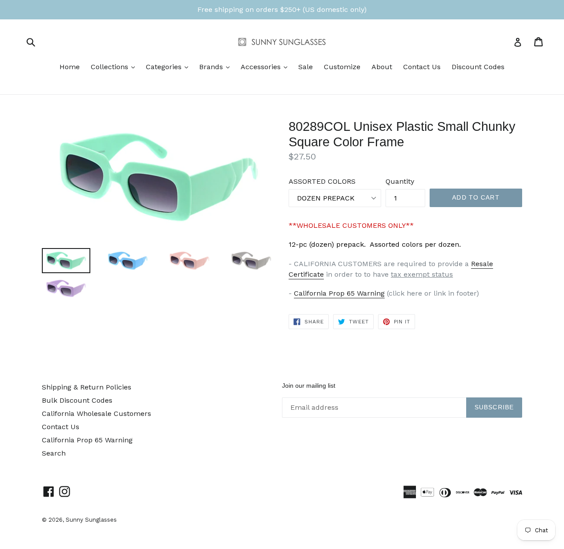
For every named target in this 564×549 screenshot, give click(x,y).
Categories (169, 66)
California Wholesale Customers (96, 413)
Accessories (266, 66)
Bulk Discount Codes (77, 400)
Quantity (400, 181)
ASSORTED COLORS (322, 181)
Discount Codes (478, 67)
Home (69, 67)
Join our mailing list (308, 385)
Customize (342, 67)
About (381, 67)
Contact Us (422, 67)
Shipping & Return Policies (86, 387)
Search (54, 453)
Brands (216, 66)
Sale (305, 67)
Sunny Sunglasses (91, 519)
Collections (115, 66)
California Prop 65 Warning (339, 293)
